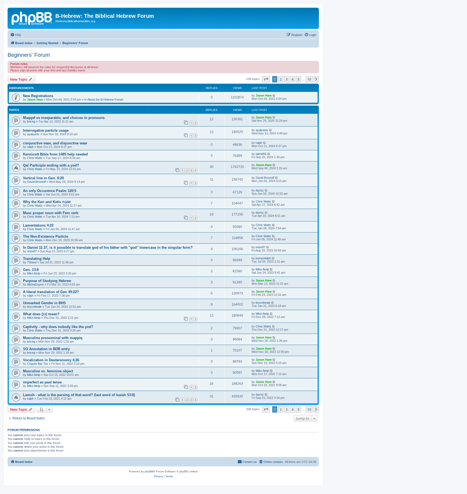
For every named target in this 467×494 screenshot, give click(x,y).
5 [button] (298, 79)
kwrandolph (263, 258)
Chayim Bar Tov (37, 363)
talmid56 (261, 153)
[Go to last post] (274, 95)
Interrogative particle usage (46, 130)
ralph (30, 146)
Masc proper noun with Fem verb (50, 213)
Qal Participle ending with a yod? (51, 165)
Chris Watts (34, 158)
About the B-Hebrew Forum (105, 99)
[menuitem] (15, 35)
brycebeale (34, 306)
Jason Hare (35, 99)
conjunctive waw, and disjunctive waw (55, 143)
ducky (260, 190)
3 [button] (287, 79)
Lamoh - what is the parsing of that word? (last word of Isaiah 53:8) (79, 395)
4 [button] (292, 79)
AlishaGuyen (35, 284)
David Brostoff (36, 181)
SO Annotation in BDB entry (46, 349)
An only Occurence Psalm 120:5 (49, 191)
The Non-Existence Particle (45, 236)
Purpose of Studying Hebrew (47, 281)
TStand (31, 262)
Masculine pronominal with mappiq (52, 338)
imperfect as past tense (42, 382)
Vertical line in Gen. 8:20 (43, 178)
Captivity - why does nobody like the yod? (58, 327)
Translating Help (36, 259)
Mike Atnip (33, 273)
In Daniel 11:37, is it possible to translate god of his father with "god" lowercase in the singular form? (108, 248)
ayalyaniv (33, 134)
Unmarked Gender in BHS (44, 303)
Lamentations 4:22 (38, 225)
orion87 (32, 251)
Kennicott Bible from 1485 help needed (55, 154)
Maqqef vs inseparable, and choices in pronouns (64, 118)
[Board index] (32, 17)
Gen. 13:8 (31, 270)
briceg (31, 121)
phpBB (149, 471)
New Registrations (38, 96)
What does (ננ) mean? (41, 314)
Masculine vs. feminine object (48, 371)
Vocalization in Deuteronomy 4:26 (51, 360)
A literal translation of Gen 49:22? (51, 292)
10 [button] (309, 79)
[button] (266, 79)
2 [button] (281, 79)
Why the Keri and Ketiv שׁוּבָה (47, 202)
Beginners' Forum (29, 55)
